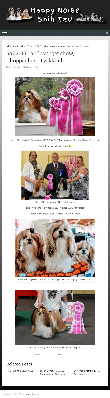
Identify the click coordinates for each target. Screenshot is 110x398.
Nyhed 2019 (25, 46)
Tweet (36, 354)
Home (13, 46)
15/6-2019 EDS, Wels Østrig (20, 371)
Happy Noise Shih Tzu (12, 394)
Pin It (59, 354)
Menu (5, 32)
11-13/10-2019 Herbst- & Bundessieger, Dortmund (53, 373)
